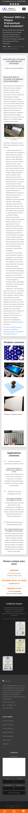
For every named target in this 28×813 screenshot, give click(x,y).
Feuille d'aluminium (8, 728)
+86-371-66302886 (15, 591)
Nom (8, 778)
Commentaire (14, 756)
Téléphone (19, 785)
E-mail (19, 778)
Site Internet (8, 785)
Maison (5, 46)
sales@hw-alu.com (9, 1)
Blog (9, 46)
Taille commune (7, 740)
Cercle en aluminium (8, 720)
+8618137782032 (17, 593)
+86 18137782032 (21, 1)
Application (6, 744)
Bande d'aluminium (8, 736)
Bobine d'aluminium (8, 724)
